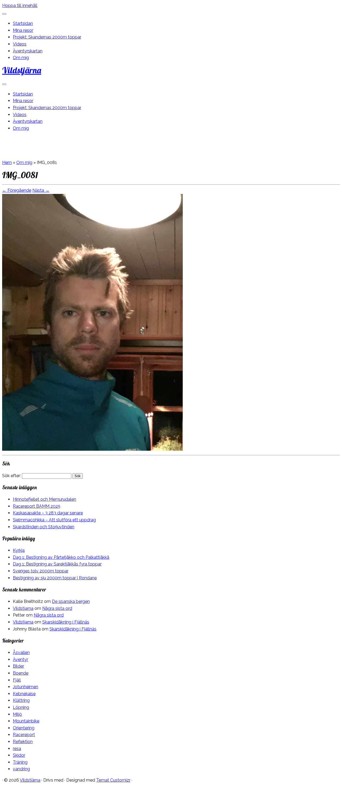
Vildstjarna (23, 608)
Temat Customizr (113, 780)
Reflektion (23, 741)
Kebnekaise (24, 693)
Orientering (23, 727)
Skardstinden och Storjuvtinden (43, 526)
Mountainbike (26, 721)
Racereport (24, 734)
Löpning (21, 707)
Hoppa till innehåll (19, 5)
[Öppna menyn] (4, 84)
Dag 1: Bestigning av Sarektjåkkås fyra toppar (57, 564)
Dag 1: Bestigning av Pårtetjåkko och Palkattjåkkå (61, 557)
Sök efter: (11, 475)
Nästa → (40, 190)
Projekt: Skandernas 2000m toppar (47, 37)
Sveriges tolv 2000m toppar (40, 570)
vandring (21, 768)
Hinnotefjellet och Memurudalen (44, 499)
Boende (20, 673)
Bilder (18, 666)
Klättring (21, 700)
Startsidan (23, 23)
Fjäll (17, 680)
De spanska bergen (71, 601)
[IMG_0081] (92, 449)
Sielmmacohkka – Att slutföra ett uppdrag (54, 519)
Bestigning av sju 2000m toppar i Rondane (55, 577)
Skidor (19, 755)
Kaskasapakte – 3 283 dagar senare (48, 512)
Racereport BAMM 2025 (36, 506)
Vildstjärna (21, 70)
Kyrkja (19, 550)
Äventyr (20, 659)
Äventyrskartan (27, 50)
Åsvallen (21, 652)
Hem (7, 162)
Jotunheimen (25, 686)
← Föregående (16, 190)
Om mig (21, 57)
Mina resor (23, 30)
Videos (19, 44)
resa (17, 748)
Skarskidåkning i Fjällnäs (65, 622)
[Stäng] (4, 14)
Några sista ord (57, 608)
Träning (20, 762)
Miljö (17, 714)
